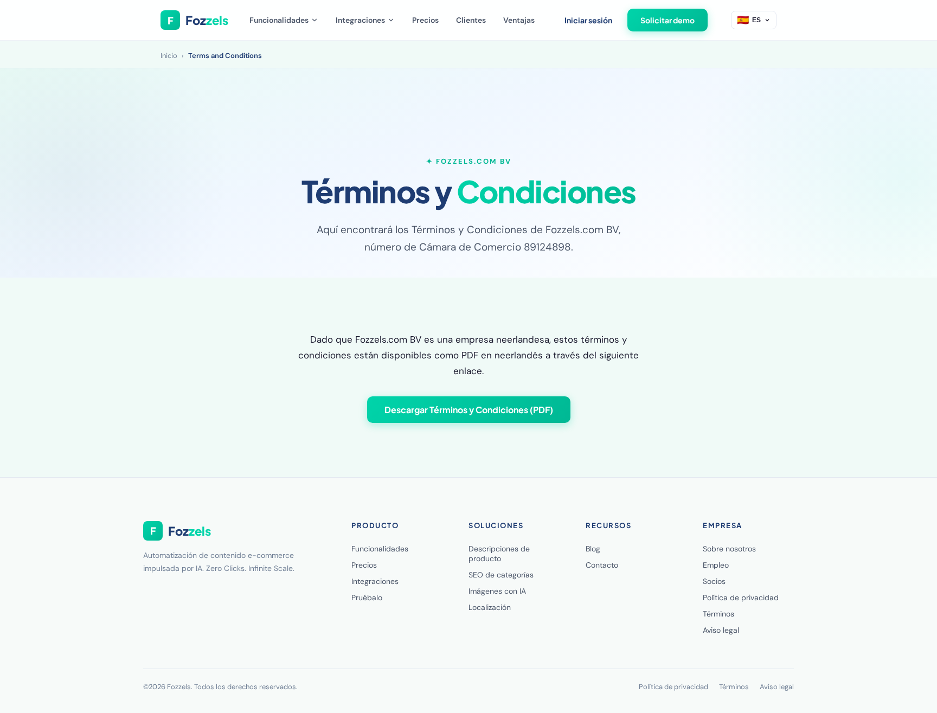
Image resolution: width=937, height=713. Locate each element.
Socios (714, 581)
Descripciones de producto (499, 553)
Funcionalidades (279, 20)
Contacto (602, 565)
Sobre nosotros (729, 549)
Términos (718, 614)
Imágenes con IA (497, 591)
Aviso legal (721, 630)
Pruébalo (366, 597)
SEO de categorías (501, 575)
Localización (489, 607)
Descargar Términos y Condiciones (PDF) (468, 409)
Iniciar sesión (588, 20)
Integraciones (360, 20)
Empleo (716, 565)
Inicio (169, 55)
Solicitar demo (667, 20)
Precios (425, 20)
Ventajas (519, 20)
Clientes (471, 20)
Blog (593, 549)
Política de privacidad (741, 597)
